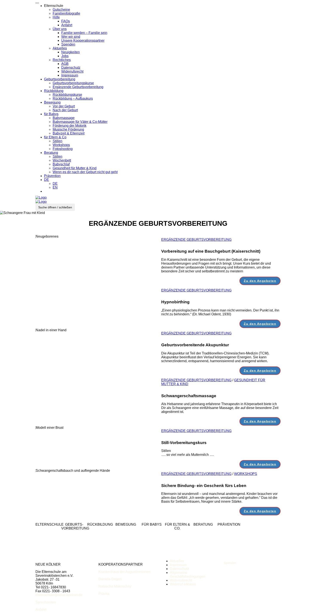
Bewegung (52, 102)
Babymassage (64, 118)
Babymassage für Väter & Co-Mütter (80, 122)
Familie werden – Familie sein (84, 33)
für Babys (51, 114)
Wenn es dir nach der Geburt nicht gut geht (85, 172)
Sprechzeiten (45, 602)
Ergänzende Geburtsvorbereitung (78, 87)
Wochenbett (62, 160)
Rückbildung (53, 91)
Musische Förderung (68, 129)
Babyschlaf (61, 164)
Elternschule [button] (53, 6)
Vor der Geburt (64, 106)
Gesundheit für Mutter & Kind (75, 168)
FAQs (65, 21)
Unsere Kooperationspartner (82, 40)
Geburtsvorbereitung (59, 79)
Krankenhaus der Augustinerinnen (124, 572)
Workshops (61, 145)
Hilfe (56, 17)
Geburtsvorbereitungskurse (73, 83)
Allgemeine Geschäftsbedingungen (187, 574)
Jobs (65, 56)
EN (55, 187)
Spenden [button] (230, 563)
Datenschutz (70, 67)
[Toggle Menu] (37, 3)
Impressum (69, 75)
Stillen (57, 141)
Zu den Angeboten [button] (260, 280)
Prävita (103, 593)
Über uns (60, 29)
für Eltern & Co (55, 137)
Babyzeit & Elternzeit (68, 133)
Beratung (51, 152)
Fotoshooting (63, 149)
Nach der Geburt (65, 110)
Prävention (52, 176)
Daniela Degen (110, 579)
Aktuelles (60, 48)
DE (46, 180)
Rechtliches (62, 60)
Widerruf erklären (183, 584)
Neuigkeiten (70, 52)
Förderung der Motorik (69, 125)
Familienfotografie (66, 13)
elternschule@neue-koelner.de (58, 595)
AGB (65, 64)
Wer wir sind (70, 36)
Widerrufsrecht (72, 71)
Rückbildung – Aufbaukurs (73, 98)
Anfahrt (66, 25)
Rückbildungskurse (67, 94)
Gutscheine (61, 9)
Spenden (68, 44)
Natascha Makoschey (114, 586)
